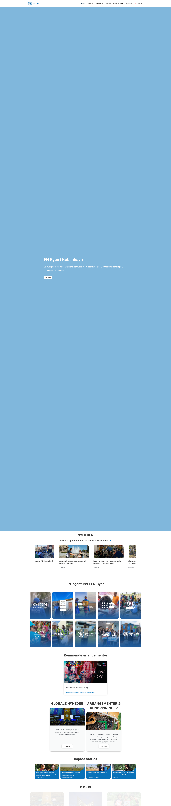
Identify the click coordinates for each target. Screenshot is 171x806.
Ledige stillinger (118, 3)
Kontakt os (128, 3)
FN (109, 540)
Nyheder (108, 3)
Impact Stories (85, 759)
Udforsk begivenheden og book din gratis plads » (80, 692)
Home (83, 3)
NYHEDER (85, 535)
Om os (89, 3)
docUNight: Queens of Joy (77, 687)
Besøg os (98, 3)
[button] (32, 557)
